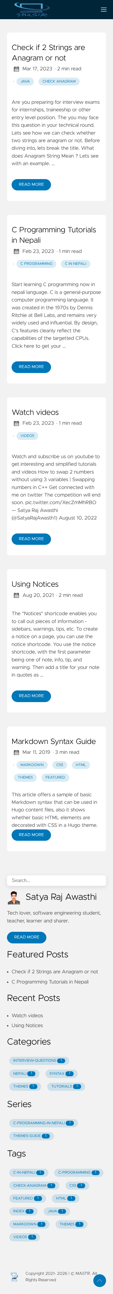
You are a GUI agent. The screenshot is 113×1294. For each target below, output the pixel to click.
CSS (76, 1186)
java (25, 81)
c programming (36, 264)
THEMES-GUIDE (29, 1136)
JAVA (55, 1211)
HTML (64, 1198)
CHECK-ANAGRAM (32, 1186)
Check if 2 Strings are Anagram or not (48, 53)
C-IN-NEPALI (27, 1173)
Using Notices (35, 584)
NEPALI (22, 1074)
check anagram (59, 81)
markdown (32, 765)
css (59, 765)
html (81, 765)
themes (25, 777)
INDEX (21, 1211)
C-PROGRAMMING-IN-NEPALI (41, 1123)
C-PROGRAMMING (77, 1173)
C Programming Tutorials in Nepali (54, 235)
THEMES (23, 1086)
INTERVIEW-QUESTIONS (37, 1061)
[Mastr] (49, 9)
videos (27, 436)
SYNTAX (60, 1074)
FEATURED (26, 1198)
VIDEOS (23, 1237)
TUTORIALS (64, 1086)
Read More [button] (26, 937)
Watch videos (35, 413)
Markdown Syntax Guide (54, 742)
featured (55, 777)
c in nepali (75, 264)
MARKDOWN (27, 1224)
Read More (31, 185)
